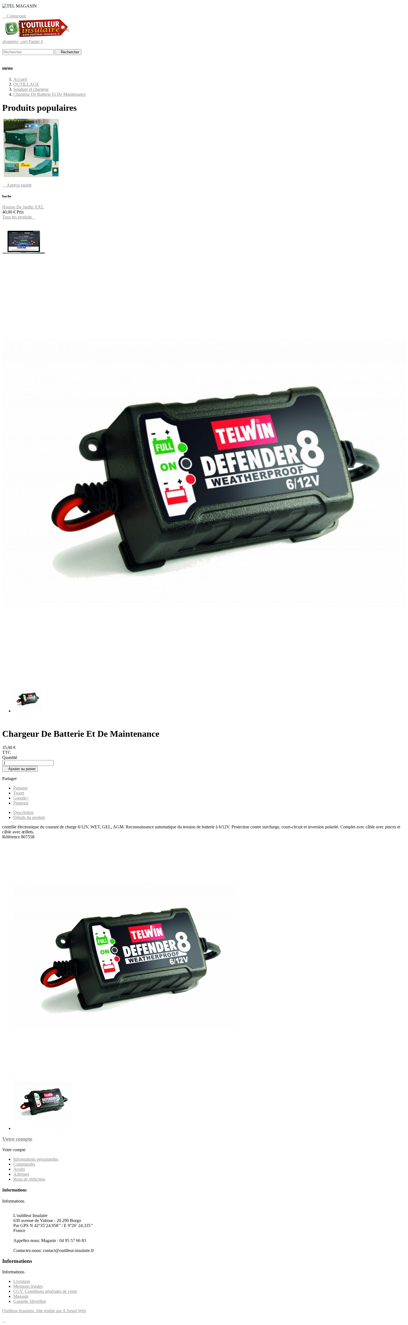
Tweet (18, 793)
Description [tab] (23, 812)
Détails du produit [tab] (29, 817)
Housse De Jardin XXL (23, 207)
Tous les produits (18, 217)
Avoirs (19, 1169)
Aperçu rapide (17, 185)
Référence (11, 836)
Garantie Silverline (29, 1301)
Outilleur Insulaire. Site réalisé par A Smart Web (44, 1310)
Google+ (21, 798)
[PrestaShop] (23, 263)
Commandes (24, 1164)
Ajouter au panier (20, 769)
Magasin (20, 1296)
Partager (20, 788)
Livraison (21, 1281)
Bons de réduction (29, 1179)
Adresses (21, 1174)
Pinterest (20, 803)
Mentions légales (28, 1286)
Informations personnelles (35, 1159)
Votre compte (17, 1139)
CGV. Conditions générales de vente (45, 1291)
